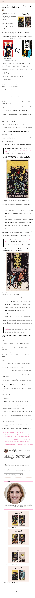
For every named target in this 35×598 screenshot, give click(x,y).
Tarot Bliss (3, 1)
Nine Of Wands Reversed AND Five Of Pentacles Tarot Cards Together (19, 444)
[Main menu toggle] (33, 1)
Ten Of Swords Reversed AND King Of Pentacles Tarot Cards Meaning (18, 439)
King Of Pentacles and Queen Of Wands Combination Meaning (17, 434)
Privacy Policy (17, 591)
